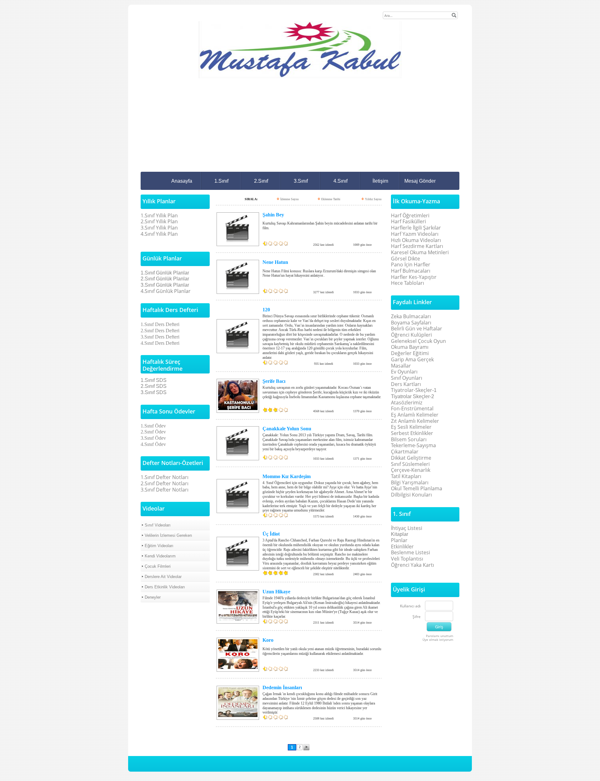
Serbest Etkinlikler (412, 433)
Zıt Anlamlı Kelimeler (415, 421)
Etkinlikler (402, 546)
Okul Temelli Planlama (416, 488)
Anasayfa (181, 181)
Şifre (416, 617)
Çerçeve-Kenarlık (410, 470)
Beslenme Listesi (410, 552)
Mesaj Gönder (420, 181)
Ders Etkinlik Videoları (165, 587)
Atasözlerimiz (406, 402)
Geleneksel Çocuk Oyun (418, 341)
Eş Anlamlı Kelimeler (414, 414)
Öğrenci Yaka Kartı (412, 564)
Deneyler (153, 597)
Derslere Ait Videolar (163, 576)
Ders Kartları (406, 384)
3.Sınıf (301, 181)
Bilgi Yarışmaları (409, 482)
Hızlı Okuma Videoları (416, 240)
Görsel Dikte (405, 258)
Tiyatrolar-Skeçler (411, 390)
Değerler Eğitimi (410, 353)
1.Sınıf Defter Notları (164, 477)
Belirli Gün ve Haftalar (416, 328)
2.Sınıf (261, 181)
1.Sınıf (221, 181)
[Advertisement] (300, 125)
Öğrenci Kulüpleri (411, 334)
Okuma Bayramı (409, 347)
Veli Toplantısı (407, 558)
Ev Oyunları (404, 371)
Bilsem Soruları (409, 439)
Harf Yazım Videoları (414, 233)
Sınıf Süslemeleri (410, 464)
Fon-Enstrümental (412, 408)
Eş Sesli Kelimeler (411, 426)
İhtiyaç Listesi (406, 528)
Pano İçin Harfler (410, 264)
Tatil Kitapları (406, 476)
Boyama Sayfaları (411, 322)
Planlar (399, 540)
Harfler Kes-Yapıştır (414, 277)
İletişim (380, 181)
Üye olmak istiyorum (437, 639)
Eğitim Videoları (159, 545)
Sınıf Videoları (158, 525)
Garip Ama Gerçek (412, 359)
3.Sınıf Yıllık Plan (159, 227)
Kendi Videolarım (160, 556)
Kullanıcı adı (410, 606)
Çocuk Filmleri (158, 566)
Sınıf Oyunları (406, 377)
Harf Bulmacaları (410, 270)
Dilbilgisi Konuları (411, 494)
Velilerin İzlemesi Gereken (168, 535)
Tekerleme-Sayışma (413, 445)
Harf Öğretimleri (410, 215)
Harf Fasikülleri (408, 221)
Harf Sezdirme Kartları (417, 246)
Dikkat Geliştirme (411, 457)
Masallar (401, 365)
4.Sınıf (340, 181)
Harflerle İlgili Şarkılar (416, 227)
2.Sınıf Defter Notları (164, 483)
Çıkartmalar (404, 451)
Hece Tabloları (407, 282)
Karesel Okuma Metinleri (420, 252)
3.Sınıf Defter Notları (164, 489)
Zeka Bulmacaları (411, 316)
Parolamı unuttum (439, 636)
